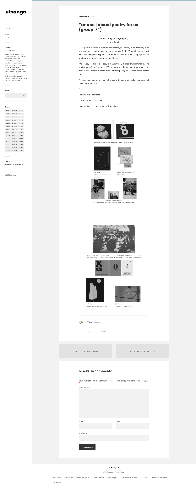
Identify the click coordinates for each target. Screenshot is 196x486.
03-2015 (21, 111)
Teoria (95, 332)
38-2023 (14, 147)
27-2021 (21, 135)
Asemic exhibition (98, 478)
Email (119, 422)
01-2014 (7, 111)
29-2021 (14, 138)
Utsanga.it (114, 468)
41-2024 (14, 150)
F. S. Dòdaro (144, 478)
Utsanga (13, 175)
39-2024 (21, 147)
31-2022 (7, 141)
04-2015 (7, 114)
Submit (8, 37)
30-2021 (21, 138)
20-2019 (14, 129)
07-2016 (7, 117)
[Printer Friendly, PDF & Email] (90, 322)
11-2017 (14, 120)
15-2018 (21, 123)
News (7, 34)
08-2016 (14, 117)
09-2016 (21, 117)
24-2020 (21, 132)
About (7, 28)
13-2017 (7, 123)
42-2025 (21, 150)
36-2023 (21, 144)
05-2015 (14, 114)
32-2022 (14, 141)
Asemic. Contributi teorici (129, 478)
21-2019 (21, 129)
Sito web (83, 433)
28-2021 (7, 138)
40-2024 (7, 150)
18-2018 (21, 126)
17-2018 (14, 126)
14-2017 (14, 123)
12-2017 (21, 120)
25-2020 (7, 135)
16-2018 (7, 126)
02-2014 (14, 111)
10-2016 (7, 120)
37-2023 (7, 147)
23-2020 (14, 132)
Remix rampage (112, 478)
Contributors (68, 478)
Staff (7, 31)
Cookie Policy (56, 482)
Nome (82, 422)
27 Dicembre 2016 (84, 332)
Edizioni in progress (82, 478)
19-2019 (7, 129)
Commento (84, 388)
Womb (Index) (56, 478)
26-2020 (14, 135)
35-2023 (14, 144)
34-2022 (7, 144)
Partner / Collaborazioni (159, 478)
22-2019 (7, 132)
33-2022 (21, 141)
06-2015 (21, 114)
